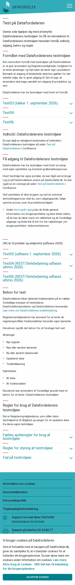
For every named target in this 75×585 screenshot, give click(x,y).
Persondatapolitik (14, 500)
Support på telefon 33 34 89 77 (40, 532)
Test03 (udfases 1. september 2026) (32, 254)
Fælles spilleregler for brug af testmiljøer (26, 437)
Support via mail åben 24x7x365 (33, 519)
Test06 (8, 122)
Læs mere (59, 560)
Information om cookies (19, 483)
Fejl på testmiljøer (17, 457)
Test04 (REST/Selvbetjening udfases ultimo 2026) (32, 265)
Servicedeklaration (15, 492)
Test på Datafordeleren (50, 184)
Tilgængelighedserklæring (20, 509)
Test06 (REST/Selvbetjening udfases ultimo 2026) (32, 278)
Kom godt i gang (24, 209)
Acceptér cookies (37, 577)
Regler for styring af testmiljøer (28, 448)
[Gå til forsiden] (19, 6)
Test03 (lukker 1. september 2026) (30, 103)
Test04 (8, 112)
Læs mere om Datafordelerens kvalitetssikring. (30, 310)
